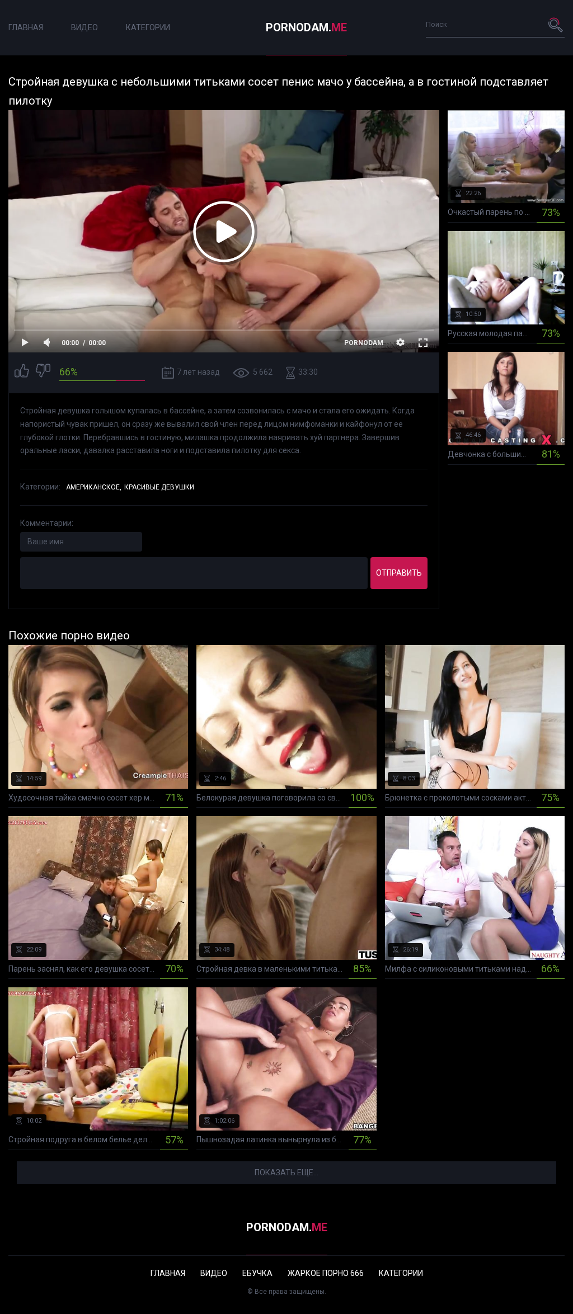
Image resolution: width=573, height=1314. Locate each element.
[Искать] (556, 24)
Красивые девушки (159, 487)
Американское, (93, 487)
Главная (25, 27)
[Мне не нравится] (43, 372)
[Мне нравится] (22, 372)
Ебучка (257, 1273)
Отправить (399, 572)
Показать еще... (286, 1172)
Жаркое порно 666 (326, 1273)
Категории (148, 27)
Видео (84, 27)
